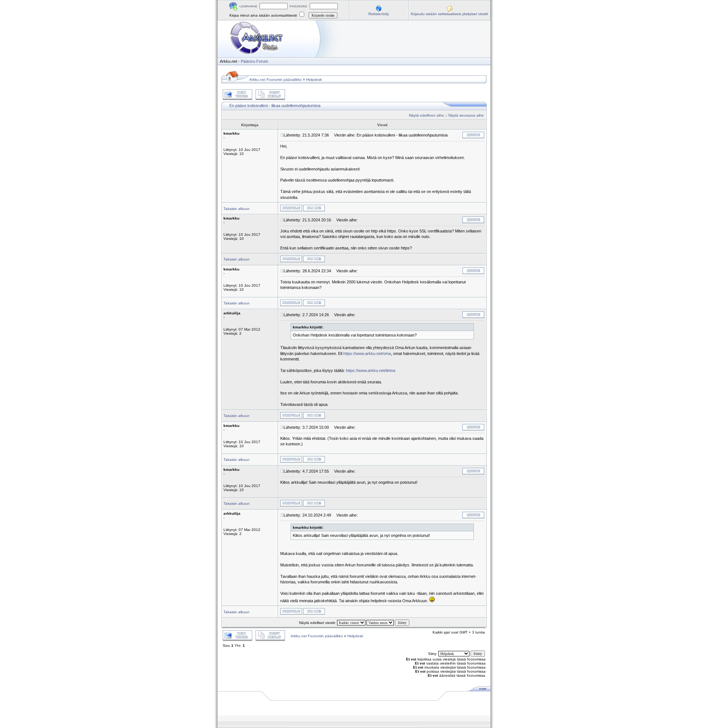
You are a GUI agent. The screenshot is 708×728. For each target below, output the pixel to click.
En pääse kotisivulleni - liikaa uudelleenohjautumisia (274, 105)
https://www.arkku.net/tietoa (370, 370)
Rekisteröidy (378, 14)
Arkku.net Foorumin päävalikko (275, 79)
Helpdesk (314, 79)
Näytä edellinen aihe (426, 115)
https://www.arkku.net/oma (367, 353)
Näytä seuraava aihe (466, 115)
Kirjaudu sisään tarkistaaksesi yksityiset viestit (449, 14)
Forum (262, 61)
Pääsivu (248, 61)
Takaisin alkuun (236, 209)
